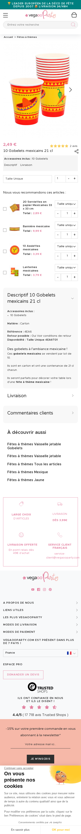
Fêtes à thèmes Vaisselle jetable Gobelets (34, 446)
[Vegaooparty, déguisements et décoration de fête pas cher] (40, 12)
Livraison (26, 165)
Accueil (8, 37)
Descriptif (10, 165)
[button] (40, 653)
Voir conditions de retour (54, 336)
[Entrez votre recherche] (72, 25)
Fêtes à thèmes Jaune (25, 480)
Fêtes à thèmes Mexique (27, 472)
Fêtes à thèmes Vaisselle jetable (34, 456)
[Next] (70, 90)
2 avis (73, 146)
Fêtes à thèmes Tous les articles (34, 464)
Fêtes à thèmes (26, 37)
